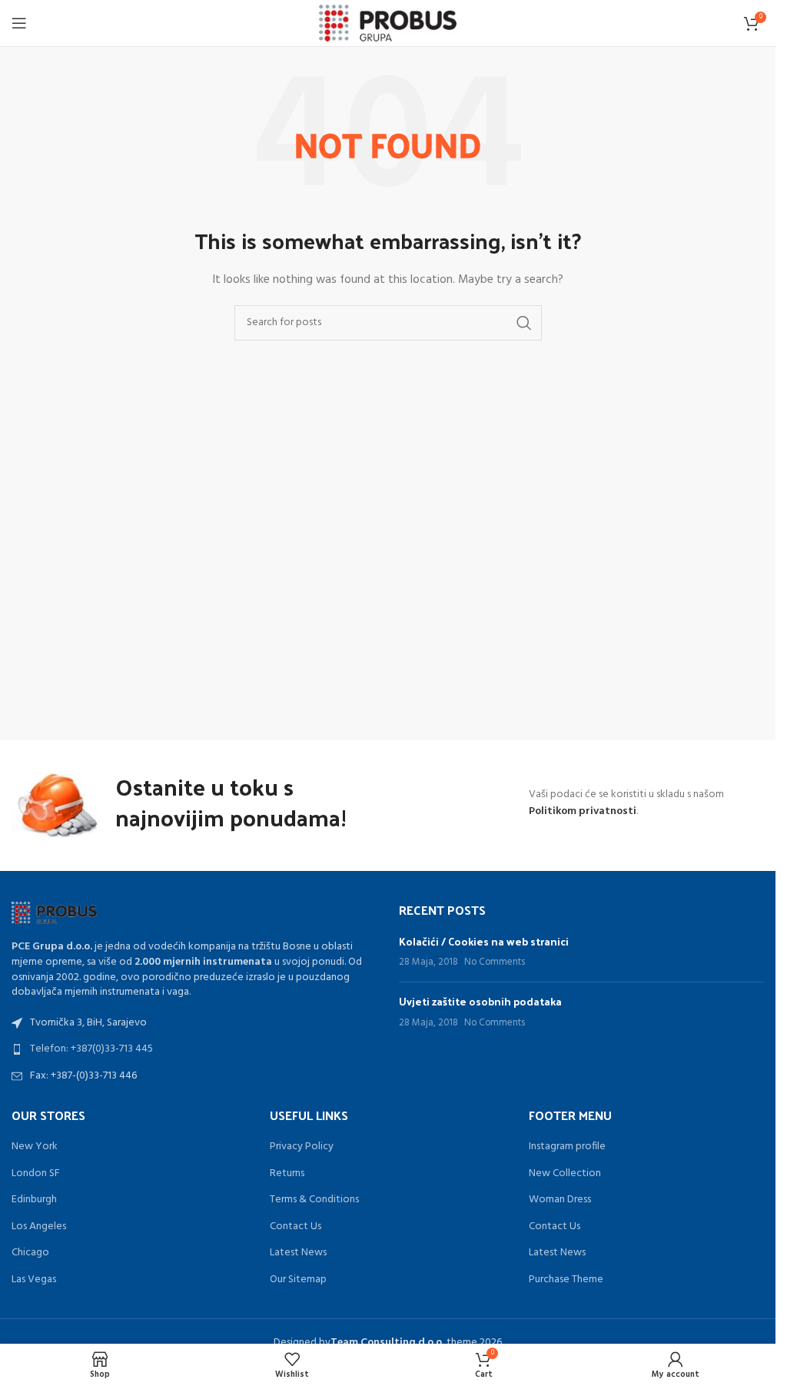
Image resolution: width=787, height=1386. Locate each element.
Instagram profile (567, 1147)
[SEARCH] (524, 323)
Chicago (30, 1253)
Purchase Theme (566, 1280)
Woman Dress (560, 1200)
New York (35, 1147)
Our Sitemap (298, 1280)
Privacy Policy (302, 1147)
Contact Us (295, 1227)
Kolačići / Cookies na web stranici (484, 941)
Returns (287, 1174)
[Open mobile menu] (19, 23)
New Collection (565, 1174)
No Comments (494, 962)
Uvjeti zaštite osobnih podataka (480, 1001)
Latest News (298, 1253)
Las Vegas (34, 1280)
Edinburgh (34, 1200)
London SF (36, 1174)
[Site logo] (388, 23)
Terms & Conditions (314, 1200)
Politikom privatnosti (582, 811)
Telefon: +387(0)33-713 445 (91, 1049)
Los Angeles (39, 1227)
